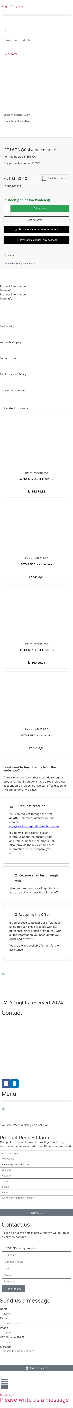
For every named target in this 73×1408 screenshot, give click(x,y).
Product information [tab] (13, 286)
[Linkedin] (14, 1083)
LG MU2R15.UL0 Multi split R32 (36, 478)
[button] (36, 15)
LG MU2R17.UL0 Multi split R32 (36, 650)
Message (5, 1346)
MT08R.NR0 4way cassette (36, 735)
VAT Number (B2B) (12, 1337)
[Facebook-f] (6, 1083)
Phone (4, 1327)
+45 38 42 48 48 (13, 1025)
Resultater (10, 54)
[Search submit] (5, 47)
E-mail (4, 1318)
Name (3, 1308)
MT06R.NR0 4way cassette (36, 564)
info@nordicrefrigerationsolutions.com (34, 826)
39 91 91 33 (9, 1046)
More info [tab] (6, 290)
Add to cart (40, 208)
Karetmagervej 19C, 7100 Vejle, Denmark (28, 1057)
